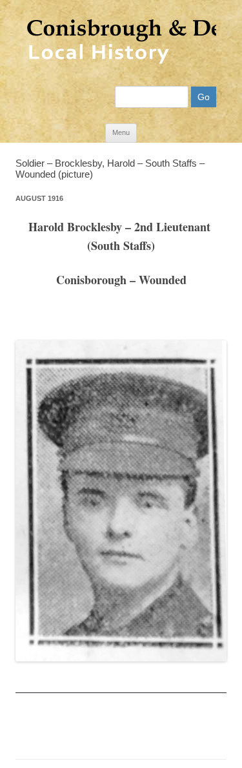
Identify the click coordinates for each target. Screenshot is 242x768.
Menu (121, 132)
